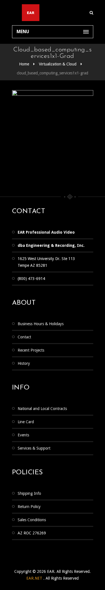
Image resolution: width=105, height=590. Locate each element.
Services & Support (34, 448)
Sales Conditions (32, 520)
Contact (24, 337)
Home (24, 64)
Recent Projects (31, 350)
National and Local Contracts (42, 408)
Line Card (26, 422)
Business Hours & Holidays (41, 324)
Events (23, 435)
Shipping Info (29, 493)
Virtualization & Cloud (57, 64)
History (24, 363)
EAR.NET (34, 578)
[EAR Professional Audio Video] (52, 12)
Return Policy (29, 506)
